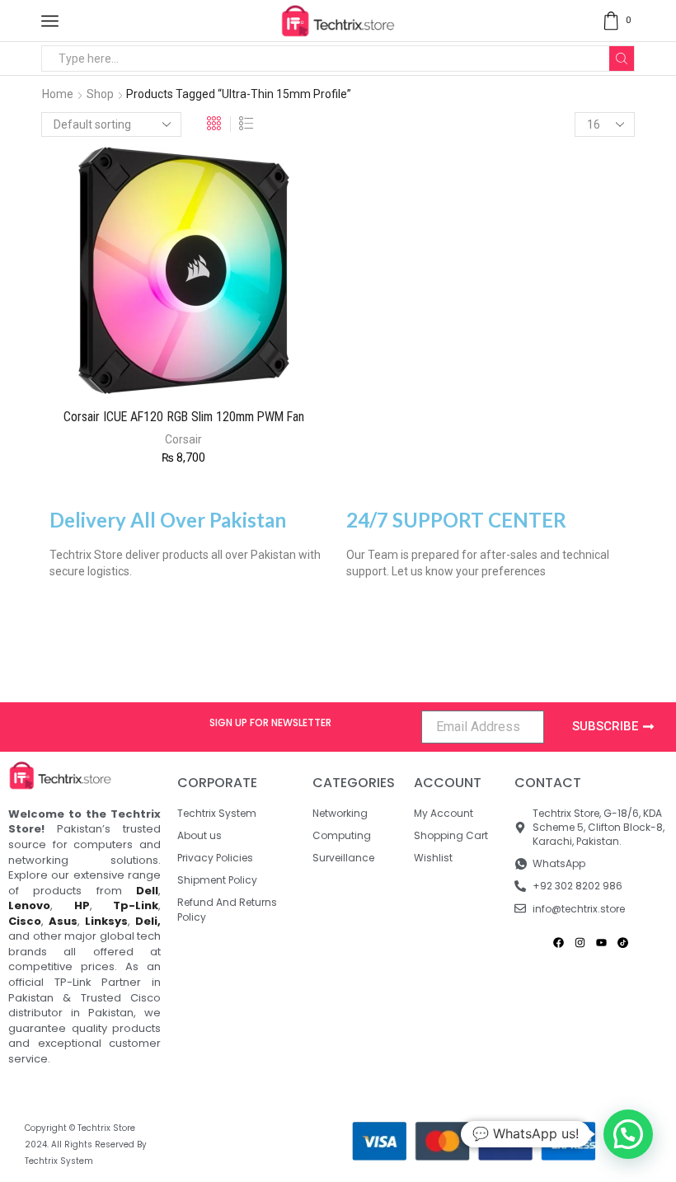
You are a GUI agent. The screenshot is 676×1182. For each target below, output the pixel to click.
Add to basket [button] (151, 367)
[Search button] (621, 58)
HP (82, 905)
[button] (628, 1134)
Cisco (24, 921)
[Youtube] (601, 943)
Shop (100, 94)
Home (57, 94)
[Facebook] (558, 943)
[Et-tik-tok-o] (622, 943)
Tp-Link (135, 905)
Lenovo (29, 905)
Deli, (148, 921)
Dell (147, 890)
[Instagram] (579, 943)
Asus (63, 921)
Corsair (183, 439)
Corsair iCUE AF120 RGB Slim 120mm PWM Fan (183, 416)
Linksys (106, 921)
